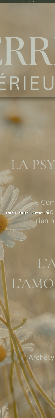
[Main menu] (52, 1)
